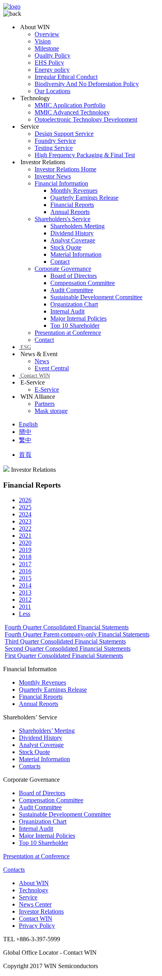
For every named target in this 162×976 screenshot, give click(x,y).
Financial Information (61, 183)
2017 (25, 564)
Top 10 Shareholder (74, 325)
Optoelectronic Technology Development (86, 119)
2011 (25, 606)
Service (28, 897)
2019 (25, 549)
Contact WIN (35, 376)
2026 (25, 500)
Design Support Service (64, 133)
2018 (25, 557)
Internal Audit (67, 311)
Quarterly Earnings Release (84, 197)
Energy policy (52, 69)
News (42, 361)
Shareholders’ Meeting (47, 730)
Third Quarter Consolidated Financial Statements (65, 641)
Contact (60, 261)
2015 (25, 578)
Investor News (53, 176)
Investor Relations (41, 911)
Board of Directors (73, 275)
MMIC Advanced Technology (72, 112)
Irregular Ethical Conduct (66, 76)
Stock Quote (65, 247)
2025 (25, 507)
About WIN (34, 883)
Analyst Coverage (72, 240)
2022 (25, 528)
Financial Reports (72, 204)
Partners (45, 403)
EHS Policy (49, 62)
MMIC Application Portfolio (70, 105)
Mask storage (51, 410)
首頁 (25, 454)
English (28, 424)
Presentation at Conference (68, 332)
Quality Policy (52, 55)
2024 (25, 514)
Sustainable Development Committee (96, 297)
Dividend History (72, 233)
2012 (25, 599)
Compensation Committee (82, 283)
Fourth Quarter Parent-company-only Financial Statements (77, 634)
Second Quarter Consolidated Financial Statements (68, 648)
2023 (25, 521)
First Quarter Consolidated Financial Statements (64, 655)
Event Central (52, 368)
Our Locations (52, 91)
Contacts (29, 766)
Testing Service (54, 148)
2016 (25, 571)
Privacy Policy (37, 925)
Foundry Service (55, 140)
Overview (47, 34)
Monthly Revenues (74, 190)
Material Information (75, 254)
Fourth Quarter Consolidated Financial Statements (67, 627)
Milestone (47, 48)
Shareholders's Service (62, 219)
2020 (25, 542)
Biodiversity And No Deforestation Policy (87, 84)
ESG (25, 347)
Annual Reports (70, 211)
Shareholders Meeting (77, 226)
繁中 (25, 440)
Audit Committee (71, 290)
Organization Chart (74, 304)
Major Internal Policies (78, 318)
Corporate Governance (63, 268)
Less (24, 613)
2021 (25, 535)
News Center (35, 904)
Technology (33, 890)
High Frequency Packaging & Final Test (85, 155)
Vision (43, 41)
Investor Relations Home (65, 169)
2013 (25, 592)
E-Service (47, 389)
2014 (25, 585)
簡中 (25, 431)
